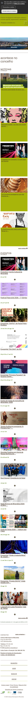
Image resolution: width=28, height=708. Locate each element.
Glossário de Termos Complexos (14, 689)
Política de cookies (19, 3)
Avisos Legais (5, 685)
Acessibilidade (14, 687)
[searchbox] (8, 22)
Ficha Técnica (14, 685)
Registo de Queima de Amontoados (11, 653)
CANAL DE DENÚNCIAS (8, 655)
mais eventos (22, 618)
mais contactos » (20, 634)
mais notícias (22, 248)
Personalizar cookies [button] (8, 7)
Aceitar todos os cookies (9, 11)
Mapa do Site (22, 685)
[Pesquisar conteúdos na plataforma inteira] (25, 23)
